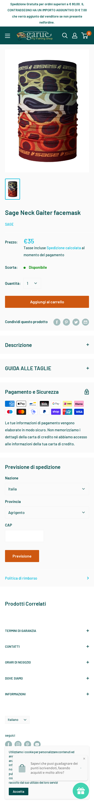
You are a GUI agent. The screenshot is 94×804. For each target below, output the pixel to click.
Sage (9, 224)
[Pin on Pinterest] (66, 321)
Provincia (13, 501)
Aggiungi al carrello (47, 301)
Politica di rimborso (21, 578)
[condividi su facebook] (56, 321)
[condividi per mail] (85, 321)
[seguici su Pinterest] (27, 744)
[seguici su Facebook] (8, 744)
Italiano (13, 720)
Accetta (18, 791)
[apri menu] (7, 36)
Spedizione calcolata (64, 247)
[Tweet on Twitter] (75, 321)
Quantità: (13, 283)
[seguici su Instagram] (18, 744)
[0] (85, 36)
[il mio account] (74, 35)
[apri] (65, 35)
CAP (8, 525)
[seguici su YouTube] (37, 744)
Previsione (22, 556)
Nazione (11, 478)
